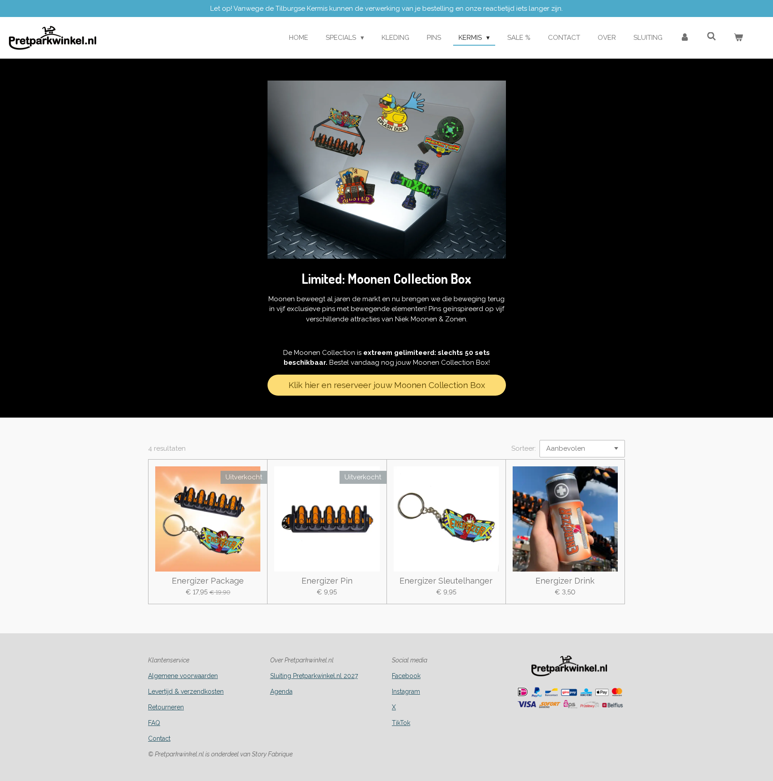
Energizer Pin (327, 580)
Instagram (406, 691)
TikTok (401, 722)
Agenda (281, 691)
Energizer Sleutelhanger (446, 580)
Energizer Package (208, 580)
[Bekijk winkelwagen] (738, 37)
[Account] (685, 37)
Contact (159, 738)
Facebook (406, 675)
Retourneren (166, 707)
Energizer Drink (565, 580)
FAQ (154, 722)
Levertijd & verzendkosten (186, 691)
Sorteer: (523, 448)
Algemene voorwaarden (183, 675)
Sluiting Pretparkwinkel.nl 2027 (314, 675)
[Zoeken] (711, 36)
